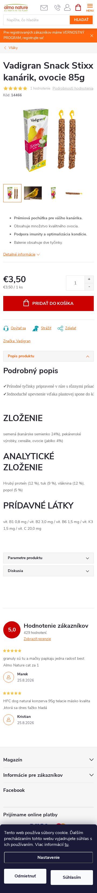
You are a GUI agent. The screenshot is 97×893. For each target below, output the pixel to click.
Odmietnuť (25, 876)
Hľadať (81, 19)
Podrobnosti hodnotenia (73, 88)
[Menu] (90, 7)
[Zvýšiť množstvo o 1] (89, 279)
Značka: (16, 341)
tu (66, 845)
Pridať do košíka (53, 303)
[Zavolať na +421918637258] (57, 7)
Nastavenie (48, 857)
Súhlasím (72, 877)
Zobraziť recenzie (37, 639)
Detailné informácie (19, 254)
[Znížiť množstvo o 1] (89, 286)
